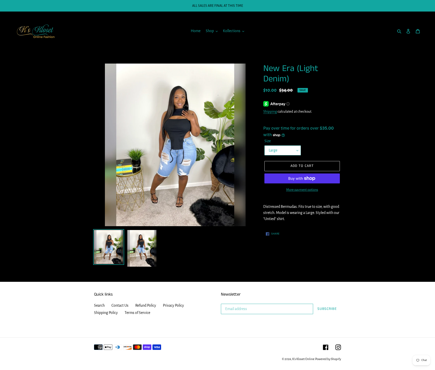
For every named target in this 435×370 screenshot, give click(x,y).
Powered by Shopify (328, 359)
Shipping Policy (106, 313)
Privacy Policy (173, 306)
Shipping (270, 111)
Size (267, 141)
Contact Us (119, 306)
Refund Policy (145, 306)
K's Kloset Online (303, 359)
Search (99, 306)
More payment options (302, 190)
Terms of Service (137, 313)
